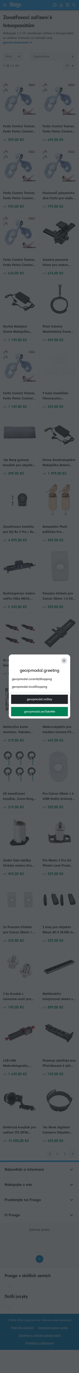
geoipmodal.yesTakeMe (39, 711)
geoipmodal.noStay (39, 699)
